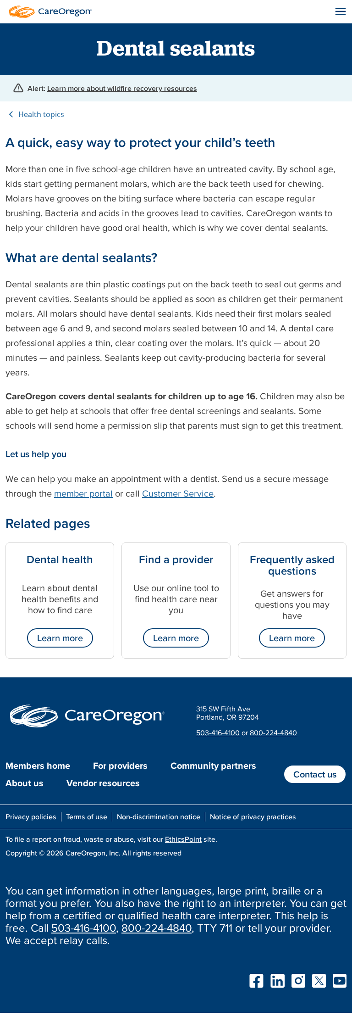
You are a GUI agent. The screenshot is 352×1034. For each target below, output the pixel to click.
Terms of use (86, 816)
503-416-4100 (218, 732)
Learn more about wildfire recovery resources (122, 88)
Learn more (60, 638)
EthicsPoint (183, 839)
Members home (38, 765)
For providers (120, 765)
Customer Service (178, 493)
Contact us (314, 774)
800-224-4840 (273, 732)
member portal (83, 493)
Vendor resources (103, 783)
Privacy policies (31, 816)
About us (25, 783)
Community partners (213, 765)
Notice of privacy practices (253, 816)
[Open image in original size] (48, 10)
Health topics (41, 114)
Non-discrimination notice (158, 816)
